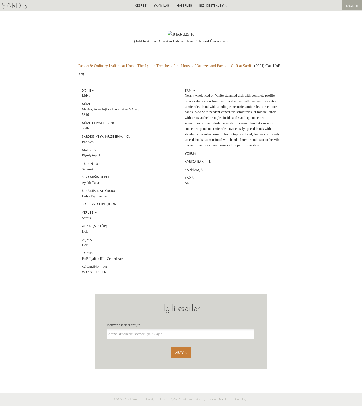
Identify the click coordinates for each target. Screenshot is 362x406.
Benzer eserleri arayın (123, 325)
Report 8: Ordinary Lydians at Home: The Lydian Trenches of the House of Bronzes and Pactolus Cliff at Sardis (165, 66)
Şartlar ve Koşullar (217, 399)
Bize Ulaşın (240, 399)
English (352, 5)
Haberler (184, 5)
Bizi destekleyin (213, 5)
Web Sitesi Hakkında (185, 399)
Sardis (14, 5)
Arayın (181, 353)
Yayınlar (161, 5)
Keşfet (140, 5)
